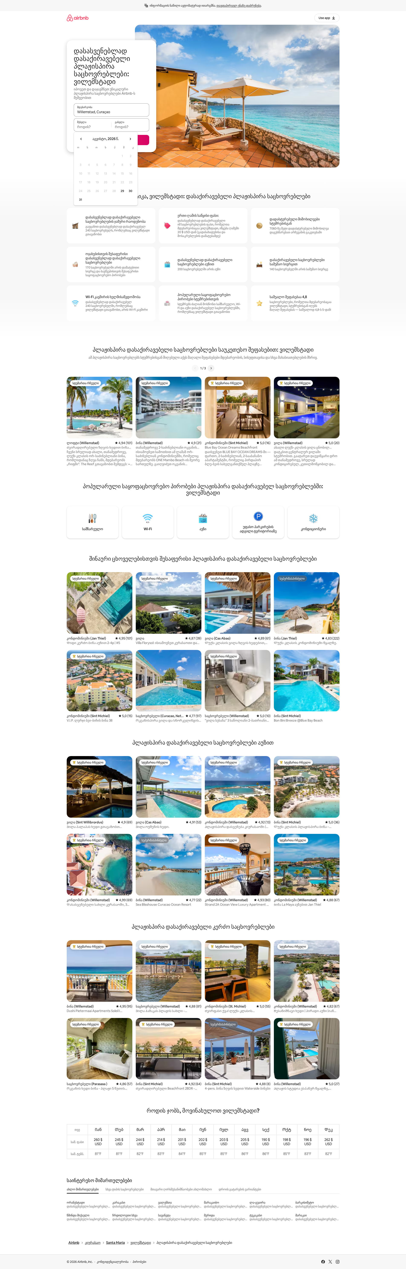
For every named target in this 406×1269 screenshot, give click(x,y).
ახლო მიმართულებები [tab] (83, 1189)
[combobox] (111, 111)
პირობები (139, 1262)
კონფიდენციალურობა (113, 1262)
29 (122, 191)
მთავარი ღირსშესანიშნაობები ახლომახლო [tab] (181, 1189)
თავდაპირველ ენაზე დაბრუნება (239, 5)
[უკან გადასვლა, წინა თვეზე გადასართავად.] (81, 139)
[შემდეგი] (211, 368)
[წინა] (195, 368)
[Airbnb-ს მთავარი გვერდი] (77, 18)
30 (130, 191)
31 (80, 200)
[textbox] (92, 126)
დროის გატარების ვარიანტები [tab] (240, 1189)
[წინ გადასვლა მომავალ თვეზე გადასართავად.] (130, 139)
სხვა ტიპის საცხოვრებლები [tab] (124, 1189)
